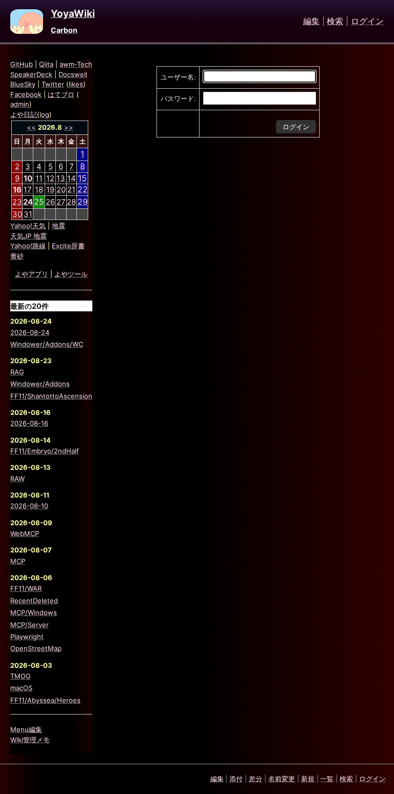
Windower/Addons (40, 383)
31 (28, 214)
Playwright (27, 636)
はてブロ (61, 94)
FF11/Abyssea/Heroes (45, 700)
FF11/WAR (26, 588)
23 (17, 202)
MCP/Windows (33, 612)
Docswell (72, 74)
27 (61, 202)
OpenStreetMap (36, 648)
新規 (307, 779)
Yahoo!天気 (28, 226)
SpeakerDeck (31, 74)
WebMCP (24, 533)
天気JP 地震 (28, 236)
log (44, 114)
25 (39, 201)
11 (39, 178)
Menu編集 (26, 729)
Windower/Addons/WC (46, 344)
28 (71, 202)
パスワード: (178, 98)
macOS (21, 687)
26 (50, 202)
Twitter (53, 84)
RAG (17, 371)
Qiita (46, 64)
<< (31, 127)
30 (17, 214)
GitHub (21, 64)
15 (82, 178)
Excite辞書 (68, 246)
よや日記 (23, 114)
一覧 (326, 779)
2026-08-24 (29, 332)
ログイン (367, 21)
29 (82, 201)
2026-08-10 (29, 505)
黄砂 (17, 256)
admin (19, 104)
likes (76, 84)
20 (61, 189)
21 (71, 189)
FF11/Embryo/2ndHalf (44, 450)
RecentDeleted (34, 600)
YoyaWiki (73, 13)
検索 (335, 21)
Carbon (64, 30)
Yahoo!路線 (28, 246)
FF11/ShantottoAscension (51, 396)
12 (50, 178)
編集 (311, 21)
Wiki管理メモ (30, 740)
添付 (236, 779)
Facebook (26, 94)
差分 (255, 779)
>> (68, 127)
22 (82, 189)
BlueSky (22, 84)
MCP (17, 561)
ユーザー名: (178, 77)
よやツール (71, 274)
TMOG (20, 676)
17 (28, 189)
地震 (58, 226)
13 (60, 178)
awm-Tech (76, 64)
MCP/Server (29, 624)
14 (71, 178)
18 (39, 189)
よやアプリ (31, 274)
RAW (17, 478)
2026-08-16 (29, 423)
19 (50, 189)
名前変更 (281, 779)
